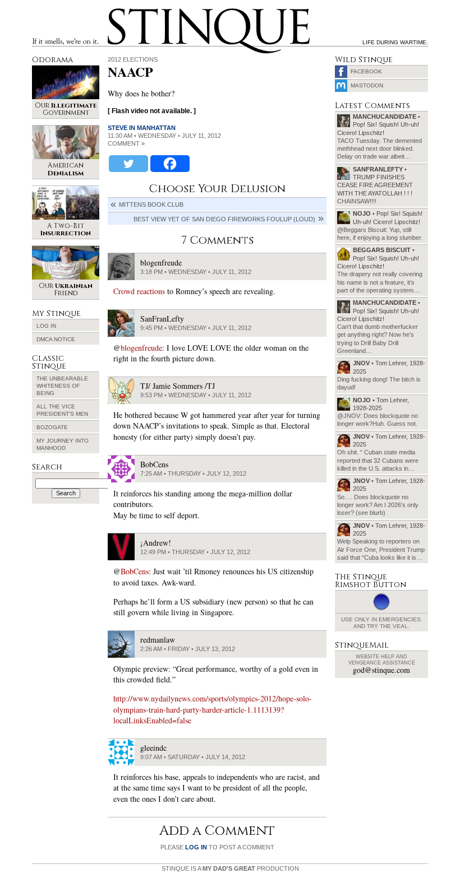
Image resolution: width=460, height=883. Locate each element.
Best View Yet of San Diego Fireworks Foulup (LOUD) (224, 219)
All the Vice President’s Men (62, 410)
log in (196, 847)
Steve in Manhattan (142, 127)
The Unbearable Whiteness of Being (62, 385)
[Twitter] (128, 163)
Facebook (366, 71)
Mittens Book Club (151, 204)
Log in (46, 326)
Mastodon (367, 85)
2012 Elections (133, 59)
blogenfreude (141, 347)
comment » (126, 143)
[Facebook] (170, 163)
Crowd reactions (139, 291)
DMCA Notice (55, 339)
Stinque (118, 10)
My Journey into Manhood (62, 444)
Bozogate (52, 427)
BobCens (135, 571)
